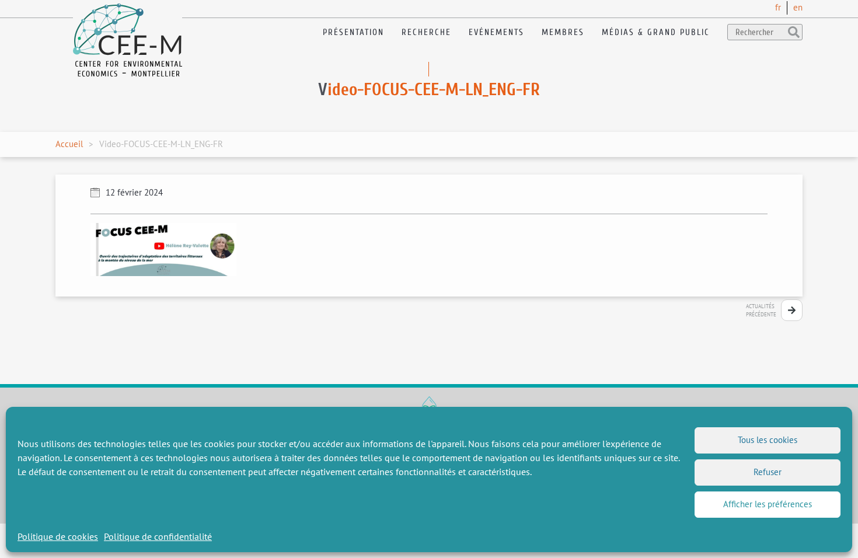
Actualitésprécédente (761, 310)
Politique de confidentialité (158, 536)
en (798, 7)
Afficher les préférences (767, 504)
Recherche (426, 32)
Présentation (353, 32)
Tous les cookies (767, 439)
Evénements (496, 32)
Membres (563, 32)
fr (778, 7)
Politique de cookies (58, 536)
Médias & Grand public (656, 32)
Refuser (768, 471)
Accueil (69, 143)
